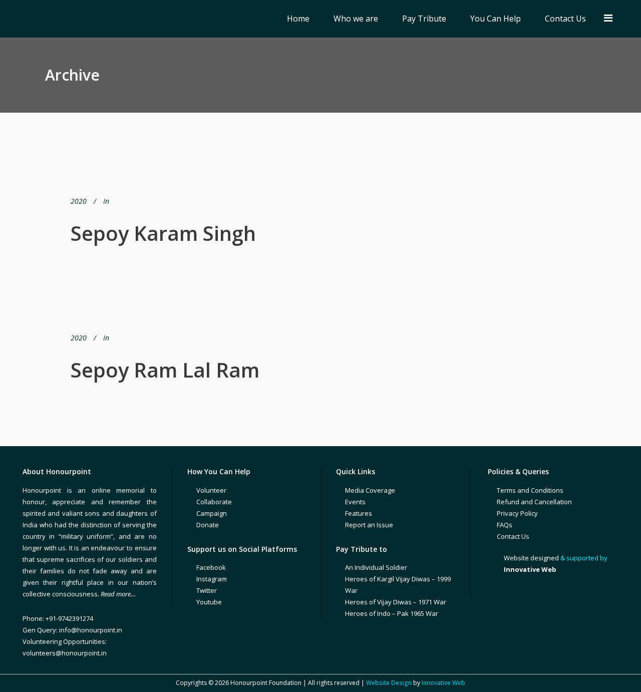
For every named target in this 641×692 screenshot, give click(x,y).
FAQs (504, 524)
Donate (207, 524)
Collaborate (214, 501)
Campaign (211, 513)
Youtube (209, 601)
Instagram (211, 578)
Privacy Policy (517, 513)
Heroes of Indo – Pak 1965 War (391, 613)
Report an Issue (369, 524)
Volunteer (211, 490)
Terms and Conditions (530, 490)
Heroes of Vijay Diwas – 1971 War (395, 601)
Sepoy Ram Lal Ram (165, 370)
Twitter (206, 590)
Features (358, 513)
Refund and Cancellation (534, 501)
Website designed (531, 557)
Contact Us (513, 536)
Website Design (389, 682)
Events (355, 501)
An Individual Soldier (376, 567)
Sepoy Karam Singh (163, 233)
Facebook (211, 567)
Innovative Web (443, 682)
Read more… (118, 593)
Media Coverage (370, 490)
